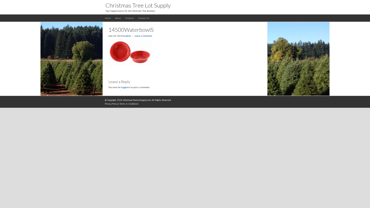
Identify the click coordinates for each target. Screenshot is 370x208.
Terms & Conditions (128, 103)
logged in (125, 87)
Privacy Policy (111, 103)
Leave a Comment (143, 35)
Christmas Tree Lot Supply (138, 5)
